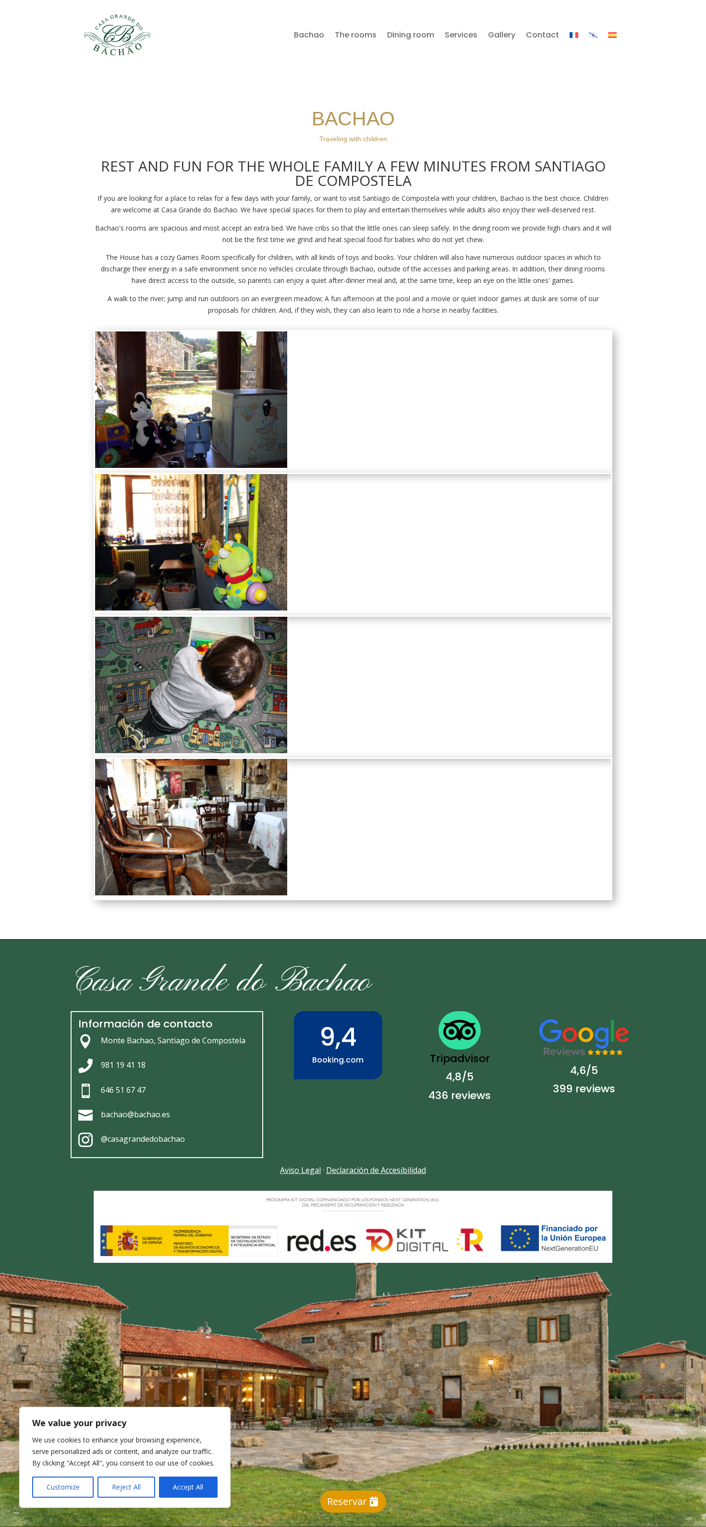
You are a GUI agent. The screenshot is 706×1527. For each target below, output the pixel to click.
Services (461, 34)
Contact (542, 34)
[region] (125, 1457)
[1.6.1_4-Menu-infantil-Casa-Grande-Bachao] (191, 892)
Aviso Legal (300, 1170)
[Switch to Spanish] (612, 35)
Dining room (410, 34)
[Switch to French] (574, 35)
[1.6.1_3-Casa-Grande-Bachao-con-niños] (191, 750)
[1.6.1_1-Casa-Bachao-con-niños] (191, 607)
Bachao (309, 34)
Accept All (188, 1486)
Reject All (126, 1486)
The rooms (356, 34)
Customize (63, 1486)
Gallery (501, 34)
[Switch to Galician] (593, 35)
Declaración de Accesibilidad (376, 1170)
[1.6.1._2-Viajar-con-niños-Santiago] (191, 465)
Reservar (347, 1501)
